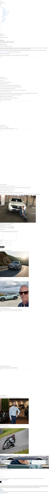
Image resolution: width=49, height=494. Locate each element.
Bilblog (2, 7)
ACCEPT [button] (5, 480)
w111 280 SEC (15, 128)
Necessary (2, 489)
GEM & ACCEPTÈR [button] (2, 493)
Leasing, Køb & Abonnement (6, 13)
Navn (1, 241)
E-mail (1, 243)
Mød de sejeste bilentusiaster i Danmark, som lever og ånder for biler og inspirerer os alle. (10, 397)
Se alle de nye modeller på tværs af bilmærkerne (5, 250)
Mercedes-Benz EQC (5, 223)
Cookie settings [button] (2, 480)
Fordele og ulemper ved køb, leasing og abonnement (9, 462)
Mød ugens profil (5, 12)
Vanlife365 (4, 9)
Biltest (3, 8)
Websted (1, 245)
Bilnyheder (4, 10)
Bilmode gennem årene (4, 457)
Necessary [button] (1, 488)
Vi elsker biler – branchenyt (6, 11)
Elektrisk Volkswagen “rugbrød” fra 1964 (7, 466)
